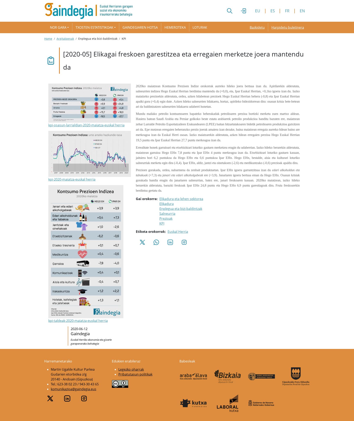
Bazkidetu (257, 27)
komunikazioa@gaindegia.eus (73, 389)
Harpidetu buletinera (287, 27)
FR (287, 11)
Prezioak (165, 218)
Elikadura (166, 203)
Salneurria (167, 213)
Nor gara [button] (58, 27)
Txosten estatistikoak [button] (94, 27)
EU (257, 11)
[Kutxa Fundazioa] (193, 403)
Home (48, 39)
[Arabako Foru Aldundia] (193, 376)
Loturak (200, 27)
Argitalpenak (65, 39)
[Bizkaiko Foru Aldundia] (228, 376)
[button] (89, 106)
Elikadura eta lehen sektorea (181, 199)
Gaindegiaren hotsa (140, 27)
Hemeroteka (175, 27)
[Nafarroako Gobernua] (262, 403)
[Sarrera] (90, 11)
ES (272, 11)
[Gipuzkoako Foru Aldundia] (296, 376)
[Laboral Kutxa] (228, 403)
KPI (161, 223)
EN (302, 11)
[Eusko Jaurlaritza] (262, 376)
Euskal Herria (178, 231)
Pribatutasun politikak (135, 374)
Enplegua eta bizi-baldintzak (180, 208)
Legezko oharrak (131, 369)
